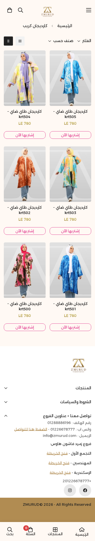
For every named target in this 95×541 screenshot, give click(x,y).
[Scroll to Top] (9, 514)
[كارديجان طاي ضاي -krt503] (70, 174)
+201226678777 (77, 481)
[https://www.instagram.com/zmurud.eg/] (70, 490)
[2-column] (8, 41)
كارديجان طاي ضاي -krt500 (24, 306)
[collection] (55, 529)
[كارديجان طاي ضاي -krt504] (25, 78)
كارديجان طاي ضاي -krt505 (70, 114)
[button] (9, 10)
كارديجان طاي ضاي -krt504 (24, 114)
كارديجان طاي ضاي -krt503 (70, 210)
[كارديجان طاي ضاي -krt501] (70, 270)
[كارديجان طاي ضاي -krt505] (70, 78)
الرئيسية (64, 25)
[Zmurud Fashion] (47, 10)
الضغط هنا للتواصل (30, 429)
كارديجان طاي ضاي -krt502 (24, 210)
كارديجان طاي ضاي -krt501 (70, 306)
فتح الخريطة (57, 453)
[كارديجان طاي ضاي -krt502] (25, 174)
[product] (82, 530)
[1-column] (20, 41)
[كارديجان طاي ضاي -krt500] (25, 270)
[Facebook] (85, 490)
